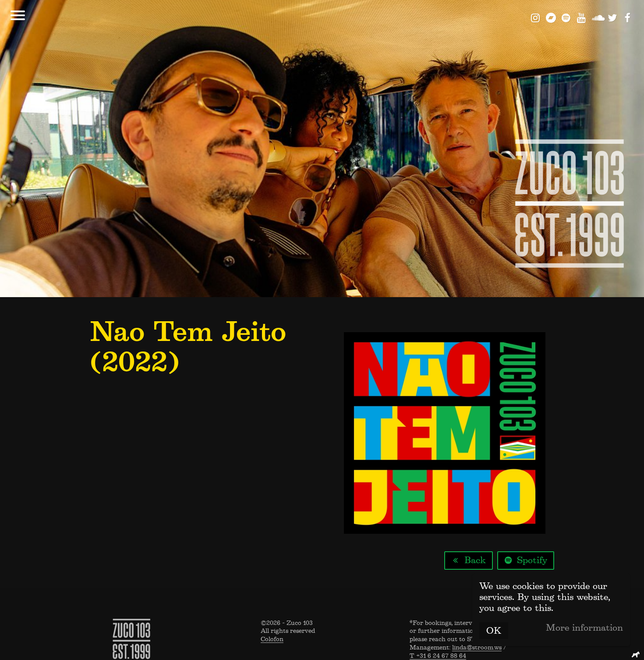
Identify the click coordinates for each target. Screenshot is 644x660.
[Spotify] (566, 17)
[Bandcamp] (551, 17)
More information (584, 627)
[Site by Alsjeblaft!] (637, 654)
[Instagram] (535, 17)
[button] (17, 15)
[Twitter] (612, 17)
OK (493, 630)
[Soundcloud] (597, 17)
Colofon (272, 639)
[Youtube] (581, 17)
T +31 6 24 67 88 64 (438, 655)
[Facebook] (627, 17)
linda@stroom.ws (477, 647)
